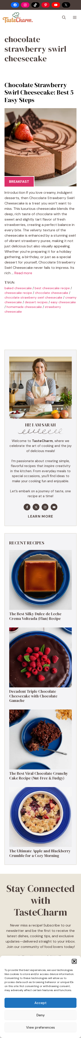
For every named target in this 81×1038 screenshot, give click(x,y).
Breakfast (19, 181)
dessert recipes (36, 302)
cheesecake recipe (18, 293)
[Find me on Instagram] (45, 507)
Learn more (40, 516)
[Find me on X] (36, 507)
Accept (40, 1003)
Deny (40, 1015)
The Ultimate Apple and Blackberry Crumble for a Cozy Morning (40, 853)
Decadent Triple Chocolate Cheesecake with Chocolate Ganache (33, 696)
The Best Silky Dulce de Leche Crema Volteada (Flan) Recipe (35, 616)
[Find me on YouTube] (54, 507)
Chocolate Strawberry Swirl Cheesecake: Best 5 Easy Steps (39, 92)
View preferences (40, 1027)
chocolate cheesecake (51, 293)
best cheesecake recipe (52, 288)
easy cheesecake (63, 302)
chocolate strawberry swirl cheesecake (33, 297)
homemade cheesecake (24, 307)
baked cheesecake (18, 288)
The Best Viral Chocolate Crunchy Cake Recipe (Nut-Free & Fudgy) (38, 776)
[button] (74, 961)
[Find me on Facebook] (27, 507)
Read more (23, 273)
